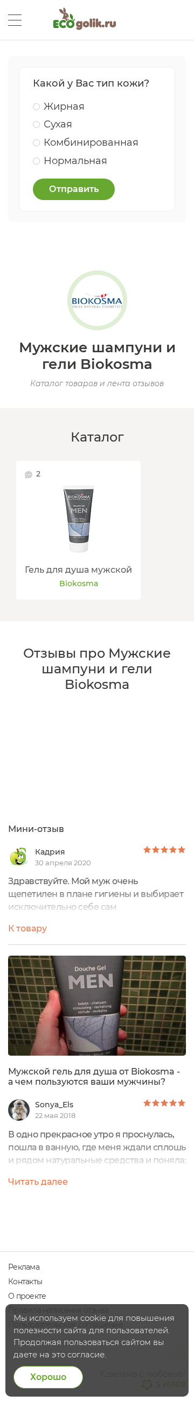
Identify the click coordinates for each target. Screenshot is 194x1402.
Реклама (23, 1267)
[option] (78, 530)
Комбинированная (91, 142)
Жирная (64, 106)
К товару (27, 928)
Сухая (58, 124)
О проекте (27, 1296)
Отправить (74, 189)
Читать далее (38, 1182)
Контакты (25, 1281)
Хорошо (48, 1377)
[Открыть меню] (15, 20)
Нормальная (75, 161)
